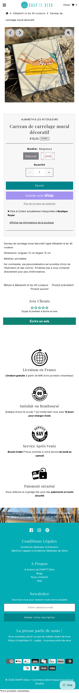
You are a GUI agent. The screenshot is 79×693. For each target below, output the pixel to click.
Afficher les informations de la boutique (32, 222)
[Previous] (10, 33)
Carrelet (48, 156)
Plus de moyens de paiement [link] (39, 203)
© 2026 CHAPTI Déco (17, 679)
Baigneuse (31, 156)
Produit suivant (39, 288)
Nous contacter (39, 577)
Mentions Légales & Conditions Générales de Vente (39, 550)
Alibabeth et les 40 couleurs (29, 13)
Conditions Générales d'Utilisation (39, 547)
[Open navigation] (4, 5)
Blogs (39, 573)
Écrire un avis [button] (39, 321)
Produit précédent (63, 285)
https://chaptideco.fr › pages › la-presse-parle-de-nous (39, 640)
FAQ (39, 581)
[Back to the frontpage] (7, 13)
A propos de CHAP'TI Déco (39, 569)
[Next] (19, 33)
